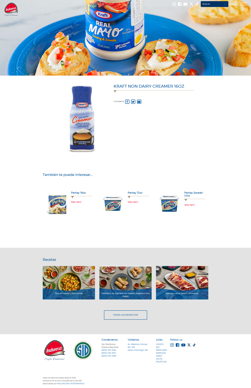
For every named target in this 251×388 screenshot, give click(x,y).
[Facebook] (127, 101)
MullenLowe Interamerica (70, 384)
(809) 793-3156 (109, 350)
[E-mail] (139, 101)
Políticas (161, 362)
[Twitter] (133, 101)
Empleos (161, 353)
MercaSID (161, 350)
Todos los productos (125, 315)
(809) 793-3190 (109, 356)
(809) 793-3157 (109, 353)
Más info (76, 202)
